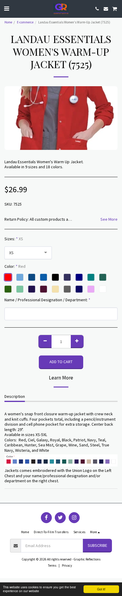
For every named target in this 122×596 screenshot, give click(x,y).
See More (109, 219)
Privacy (67, 565)
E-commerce (25, 22)
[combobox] (28, 252)
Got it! (101, 589)
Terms (52, 565)
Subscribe (97, 545)
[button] (6, 8)
